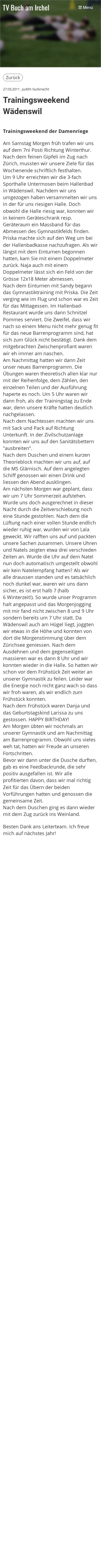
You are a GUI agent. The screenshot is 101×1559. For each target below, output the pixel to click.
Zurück (13, 77)
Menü (87, 7)
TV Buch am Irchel (26, 8)
